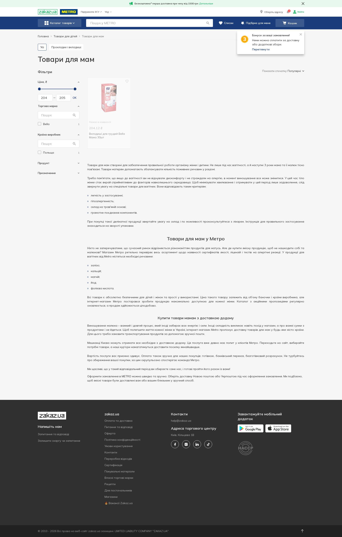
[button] (271, 12)
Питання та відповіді (118, 427)
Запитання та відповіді (53, 434)
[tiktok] (208, 444)
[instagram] (186, 444)
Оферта (109, 433)
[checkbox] (39, 123)
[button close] (303, 3)
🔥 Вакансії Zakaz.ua (118, 503)
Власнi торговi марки (118, 478)
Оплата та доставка (118, 420)
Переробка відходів (118, 459)
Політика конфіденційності (122, 439)
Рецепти (110, 484)
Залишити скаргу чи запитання (59, 440)
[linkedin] (197, 444)
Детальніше (206, 3)
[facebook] (175, 444)
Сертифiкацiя (113, 465)
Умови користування (118, 446)
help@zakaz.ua (181, 420)
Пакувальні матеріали (119, 471)
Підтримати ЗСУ (90, 11)
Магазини (111, 497)
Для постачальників (118, 490)
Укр (107, 11)
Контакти (110, 452)
